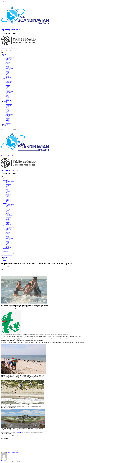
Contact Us (5, 126)
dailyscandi (3, 460)
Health (7, 71)
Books (7, 61)
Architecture (9, 58)
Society (7, 74)
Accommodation (10, 57)
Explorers (8, 67)
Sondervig (18, 432)
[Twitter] (8, 271)
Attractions (8, 59)
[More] (23, 271)
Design (7, 64)
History (7, 72)
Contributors (6, 124)
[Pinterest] (13, 271)
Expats (7, 66)
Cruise (7, 63)
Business (8, 62)
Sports (7, 76)
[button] (67, 52)
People (7, 73)
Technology (8, 77)
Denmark (5, 55)
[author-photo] (4, 459)
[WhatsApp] (18, 271)
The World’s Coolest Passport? (12, 452)
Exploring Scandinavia (12, 29)
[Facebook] (3, 271)
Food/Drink (8, 69)
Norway (5, 78)
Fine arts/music (9, 68)
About (4, 125)
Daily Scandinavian (5, 1)
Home (4, 54)
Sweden (5, 101)
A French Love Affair (12, 451)
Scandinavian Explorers (9, 48)
